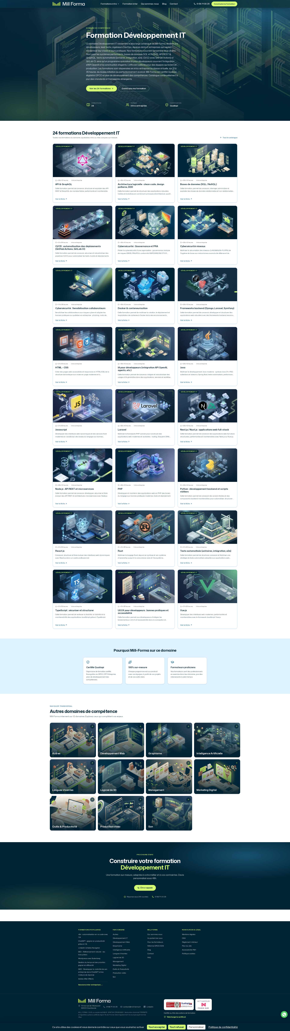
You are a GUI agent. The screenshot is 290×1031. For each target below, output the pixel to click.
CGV (184, 938)
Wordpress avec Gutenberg (89, 958)
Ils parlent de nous (154, 938)
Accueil (88, 22)
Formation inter (130, 3)
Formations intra (109, 3)
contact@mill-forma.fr (132, 1007)
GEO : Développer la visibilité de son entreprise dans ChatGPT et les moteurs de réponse (92, 972)
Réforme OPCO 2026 (155, 946)
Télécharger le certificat (176, 1017)
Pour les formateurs (155, 942)
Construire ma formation (224, 4)
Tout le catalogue (230, 137)
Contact (174, 3)
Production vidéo (119, 973)
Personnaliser (196, 1027)
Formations (99, 22)
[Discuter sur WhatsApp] (284, 1014)
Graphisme (117, 946)
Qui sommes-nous (150, 3)
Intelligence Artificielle (121, 950)
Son (114, 977)
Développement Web (121, 942)
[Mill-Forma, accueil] (69, 4)
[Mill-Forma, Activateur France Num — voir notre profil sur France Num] (203, 1004)
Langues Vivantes (120, 953)
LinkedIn (150, 1007)
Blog (164, 3)
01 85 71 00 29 (203, 3)
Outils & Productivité (121, 969)
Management (118, 961)
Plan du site (187, 946)
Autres (115, 934)
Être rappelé (146, 887)
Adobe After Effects (85, 979)
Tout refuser (177, 1027)
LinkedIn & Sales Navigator (89, 948)
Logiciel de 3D (118, 957)
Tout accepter (156, 1027)
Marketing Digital (119, 965)
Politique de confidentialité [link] (223, 1027)
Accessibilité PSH (189, 950)
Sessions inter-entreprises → (90, 985)
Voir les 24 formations (100, 88)
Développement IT (120, 938)
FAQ (149, 957)
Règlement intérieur (190, 942)
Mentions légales (188, 934)
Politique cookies (188, 953)
